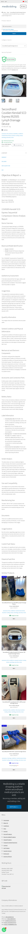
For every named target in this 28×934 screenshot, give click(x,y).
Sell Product (7, 848)
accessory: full (5, 133)
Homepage (6, 820)
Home (4, 12)
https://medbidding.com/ (10, 924)
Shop (8, 12)
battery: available (13, 133)
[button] (24, 76)
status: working (14, 612)
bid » (14, 618)
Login (6, 1)
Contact (6, 845)
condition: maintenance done (17, 610)
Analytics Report (8, 856)
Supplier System (7, 851)
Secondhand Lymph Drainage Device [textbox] (13, 45)
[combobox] (14, 45)
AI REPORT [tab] (4, 153)
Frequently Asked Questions (10, 842)
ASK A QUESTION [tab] (6, 165)
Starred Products (8, 834)
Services (5, 831)
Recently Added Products (10, 837)
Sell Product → (14, 807)
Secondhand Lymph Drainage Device (18, 12)
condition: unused (13, 660)
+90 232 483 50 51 (11, 919)
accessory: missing (6, 758)
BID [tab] (2, 170)
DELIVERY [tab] (4, 161)
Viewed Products (8, 840)
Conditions (6, 826)
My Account (6, 853)
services (14, 69)
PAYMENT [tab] (4, 157)
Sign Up (2, 1)
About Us (6, 823)
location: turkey (15, 135)
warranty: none (10, 137)
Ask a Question (18, 145)
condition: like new (15, 710)
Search (14, 33)
